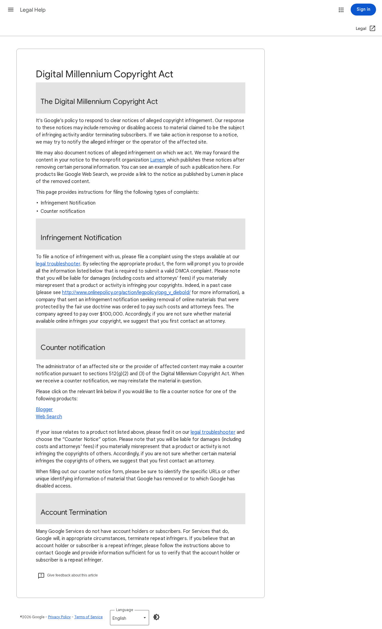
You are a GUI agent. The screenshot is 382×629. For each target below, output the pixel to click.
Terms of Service (88, 617)
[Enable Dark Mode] (156, 617)
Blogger (44, 410)
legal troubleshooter (58, 264)
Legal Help (33, 10)
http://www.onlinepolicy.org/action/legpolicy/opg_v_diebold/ (126, 293)
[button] (11, 9)
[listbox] (129, 617)
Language (124, 610)
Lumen (157, 160)
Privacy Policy (59, 617)
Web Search (49, 417)
